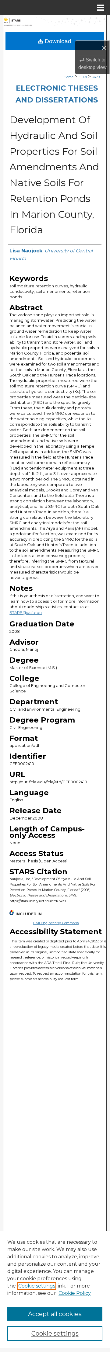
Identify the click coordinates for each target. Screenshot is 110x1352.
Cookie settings (36, 1286)
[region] (55, 1289)
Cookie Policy (75, 1293)
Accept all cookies (55, 1314)
